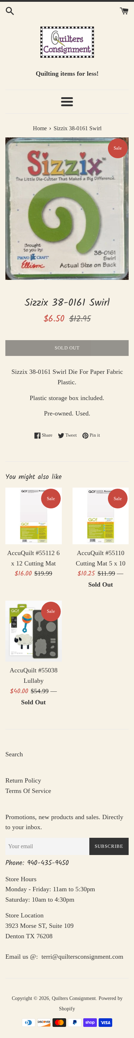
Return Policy (23, 780)
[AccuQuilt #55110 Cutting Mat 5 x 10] (101, 516)
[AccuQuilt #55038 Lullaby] (33, 631)
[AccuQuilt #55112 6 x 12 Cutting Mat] (33, 516)
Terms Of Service (28, 790)
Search (14, 754)
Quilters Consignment (74, 998)
